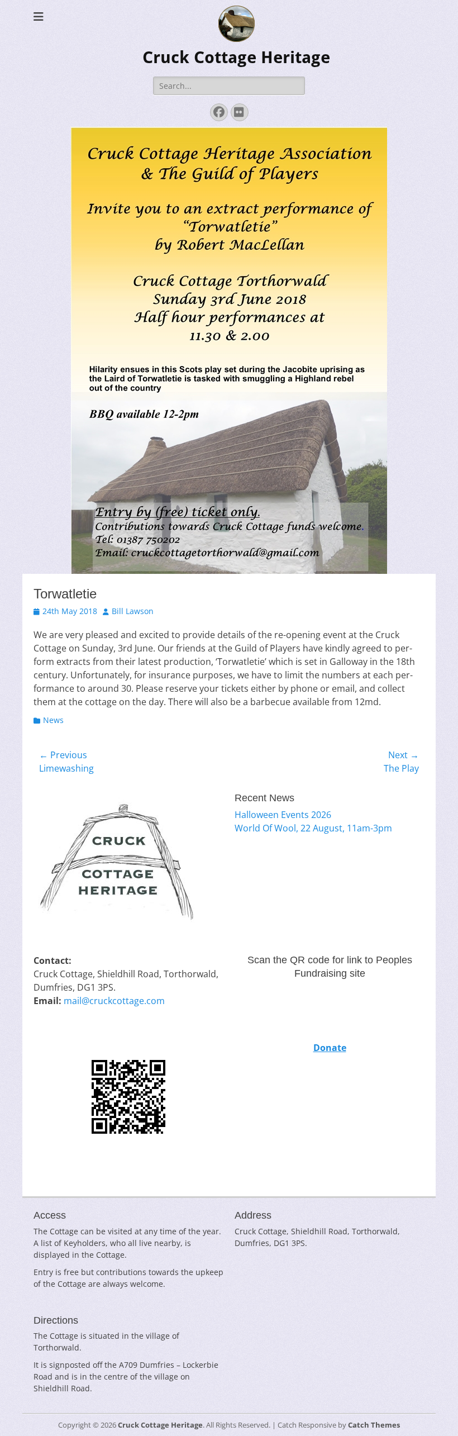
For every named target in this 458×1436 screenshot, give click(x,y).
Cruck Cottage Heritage (236, 57)
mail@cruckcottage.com (114, 1001)
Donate (329, 1048)
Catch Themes (374, 1425)
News (53, 720)
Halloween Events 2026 (283, 815)
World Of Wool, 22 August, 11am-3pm (313, 828)
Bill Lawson (133, 611)
